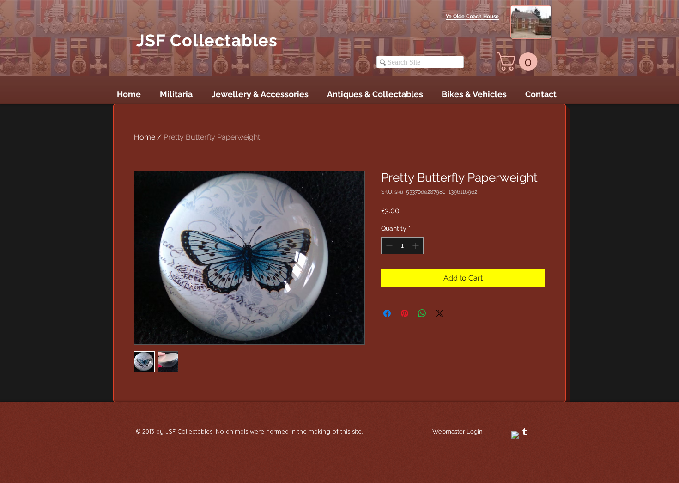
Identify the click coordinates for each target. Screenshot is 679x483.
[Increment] (416, 246)
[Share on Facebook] (387, 313)
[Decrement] (388, 246)
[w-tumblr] (524, 431)
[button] (519, 61)
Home (144, 137)
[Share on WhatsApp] (422, 313)
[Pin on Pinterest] (404, 313)
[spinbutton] (402, 246)
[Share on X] (439, 313)
